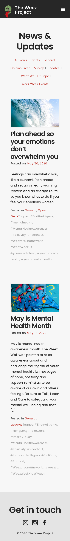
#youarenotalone (22, 253)
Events (35, 60)
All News (21, 60)
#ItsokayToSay (21, 437)
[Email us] (25, 524)
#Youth (39, 473)
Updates (53, 68)
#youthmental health (36, 259)
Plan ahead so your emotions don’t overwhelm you (34, 145)
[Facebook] (44, 524)
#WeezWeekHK (21, 247)
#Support (17, 461)
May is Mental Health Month (31, 322)
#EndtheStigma (41, 216)
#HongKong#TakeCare (27, 430)
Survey (39, 68)
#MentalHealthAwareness (29, 228)
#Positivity (18, 234)
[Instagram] (35, 524)
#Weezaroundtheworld (26, 241)
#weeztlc (51, 467)
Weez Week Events (34, 84)
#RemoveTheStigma (25, 455)
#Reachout (35, 234)
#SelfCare (48, 455)
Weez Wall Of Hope (35, 76)
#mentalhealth (21, 222)
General (49, 60)
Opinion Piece (20, 68)
